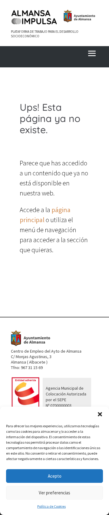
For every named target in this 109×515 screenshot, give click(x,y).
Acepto (54, 476)
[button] (100, 414)
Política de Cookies (51, 506)
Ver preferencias (54, 493)
